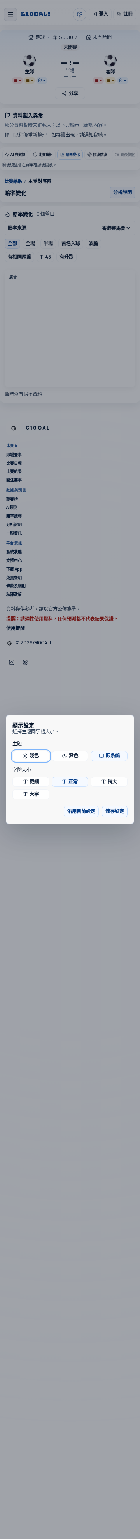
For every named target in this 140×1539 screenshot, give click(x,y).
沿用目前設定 (81, 811)
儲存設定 (114, 811)
